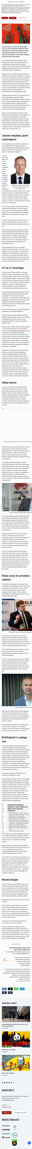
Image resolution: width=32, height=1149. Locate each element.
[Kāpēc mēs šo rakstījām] (16, 1039)
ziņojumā (22, 95)
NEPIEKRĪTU (12, 17)
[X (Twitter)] (10, 989)
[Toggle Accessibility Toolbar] (29, 1143)
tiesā (14, 535)
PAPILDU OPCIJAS (22, 17)
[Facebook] (4, 989)
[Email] (4, 992)
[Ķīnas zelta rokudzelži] (16, 1063)
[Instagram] (4, 1082)
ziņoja (22, 890)
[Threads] (9, 1082)
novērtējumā (9, 781)
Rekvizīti (4, 1105)
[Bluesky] (11, 1082)
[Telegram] (22, 989)
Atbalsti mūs (6, 1112)
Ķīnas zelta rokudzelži (8, 1073)
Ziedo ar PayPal (16, 944)
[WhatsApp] (16, 989)
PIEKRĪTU (5, 17)
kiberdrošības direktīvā (18, 330)
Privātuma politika (6, 1107)
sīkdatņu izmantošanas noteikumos (12, 12)
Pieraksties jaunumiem (21, 1112)
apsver (25, 328)
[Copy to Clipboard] (10, 992)
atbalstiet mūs (26, 952)
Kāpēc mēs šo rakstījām (8, 1049)
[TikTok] (13, 1082)
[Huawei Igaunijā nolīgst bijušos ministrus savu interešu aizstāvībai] (16, 1014)
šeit (3, 671)
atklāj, (25, 751)
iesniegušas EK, (6, 300)
